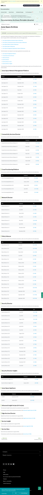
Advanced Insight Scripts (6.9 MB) (29, 410)
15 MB (37, 146)
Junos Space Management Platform (9, 53)
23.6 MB (35, 319)
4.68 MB (32, 396)
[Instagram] (9, 464)
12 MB (34, 259)
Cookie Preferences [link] (7, 483)
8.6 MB (36, 382)
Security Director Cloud (6, 61)
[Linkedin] (11, 464)
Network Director (5, 57)
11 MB (34, 280)
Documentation (5, 9)
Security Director (5, 59)
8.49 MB (34, 298)
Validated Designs (19, 12)
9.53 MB (36, 188)
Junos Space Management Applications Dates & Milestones (13, 48)
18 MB (35, 347)
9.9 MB (36, 379)
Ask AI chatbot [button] (12, 1)
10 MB (36, 185)
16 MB (34, 269)
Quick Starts (11, 12)
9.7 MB (35, 79)
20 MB (37, 164)
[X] (6, 464)
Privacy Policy (4, 493)
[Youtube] (14, 464)
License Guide (4, 12)
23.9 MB (35, 315)
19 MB (37, 160)
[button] (39, 488)
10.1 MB (36, 181)
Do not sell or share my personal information (12, 476)
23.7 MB (35, 312)
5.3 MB (34, 206)
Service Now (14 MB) (27, 433)
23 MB (35, 89)
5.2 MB (34, 209)
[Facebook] (4, 464)
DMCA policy (5, 474)
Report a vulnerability (7, 481)
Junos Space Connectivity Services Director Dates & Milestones (14, 42)
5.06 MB (35, 220)
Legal (4, 472)
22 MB (35, 122)
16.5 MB (34, 244)
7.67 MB (34, 294)
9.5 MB (36, 178)
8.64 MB (34, 287)
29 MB (34, 231)
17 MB (35, 340)
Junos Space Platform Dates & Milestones (10, 44)
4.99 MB (32, 400)
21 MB (35, 333)
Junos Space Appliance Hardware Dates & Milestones (12, 40)
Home (2, 15)
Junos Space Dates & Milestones (8, 46)
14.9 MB (37, 142)
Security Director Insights (7, 63)
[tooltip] (34, 24)
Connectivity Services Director (8, 55)
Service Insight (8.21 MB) (28, 426)
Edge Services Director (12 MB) (29, 418)
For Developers (29, 12)
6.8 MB (34, 255)
